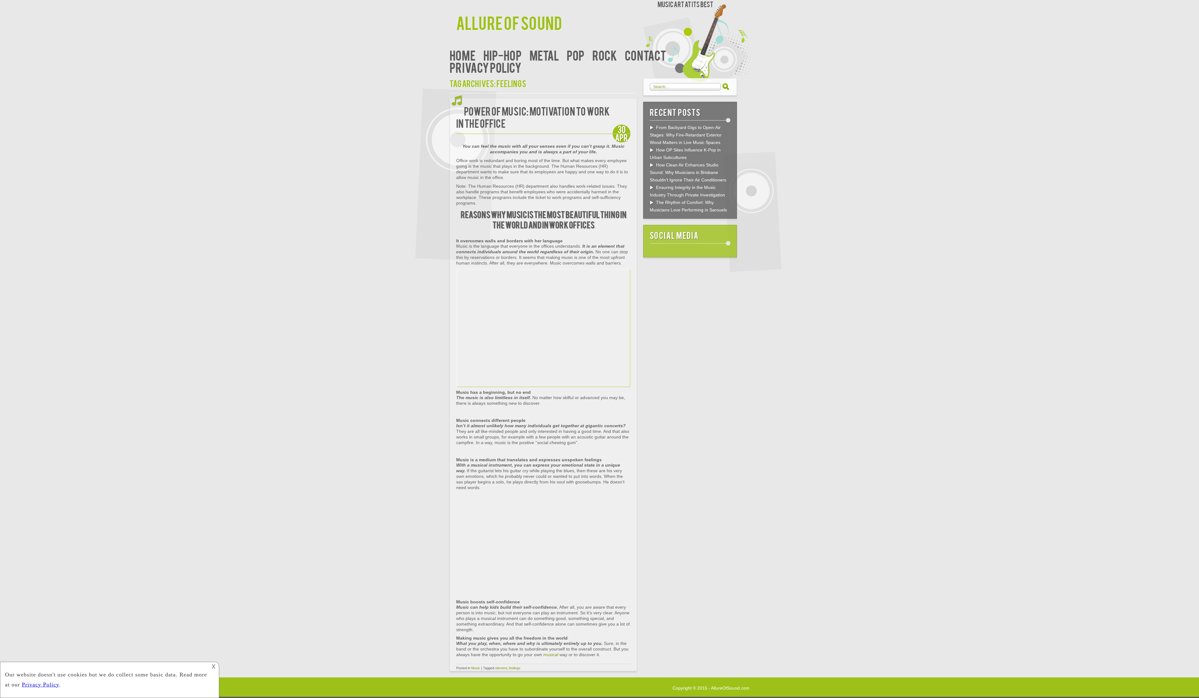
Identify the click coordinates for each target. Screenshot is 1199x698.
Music (475, 668)
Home (463, 54)
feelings (515, 668)
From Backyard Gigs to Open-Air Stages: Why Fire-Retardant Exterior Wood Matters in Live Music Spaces (686, 135)
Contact (645, 54)
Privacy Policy (485, 67)
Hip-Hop (502, 54)
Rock (604, 54)
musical (550, 654)
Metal (544, 54)
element (501, 668)
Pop (576, 54)
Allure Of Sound (509, 22)
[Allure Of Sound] (453, 5)
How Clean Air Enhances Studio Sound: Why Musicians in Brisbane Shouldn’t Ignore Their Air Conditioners (688, 172)
